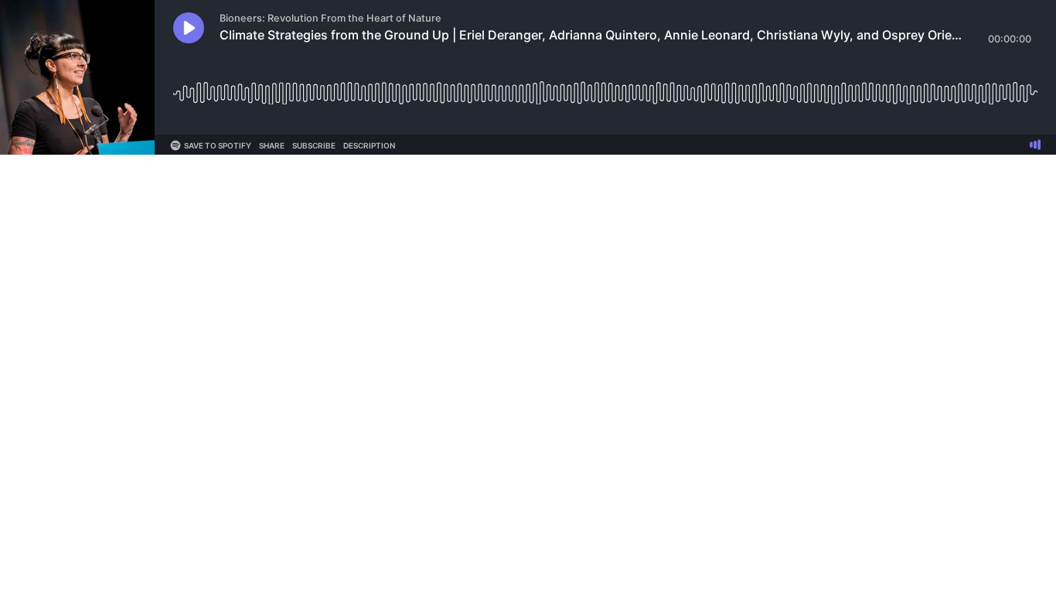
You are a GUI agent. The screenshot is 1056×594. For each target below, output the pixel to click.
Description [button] (369, 145)
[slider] (605, 87)
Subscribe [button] (314, 145)
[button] (188, 27)
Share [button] (271, 145)
